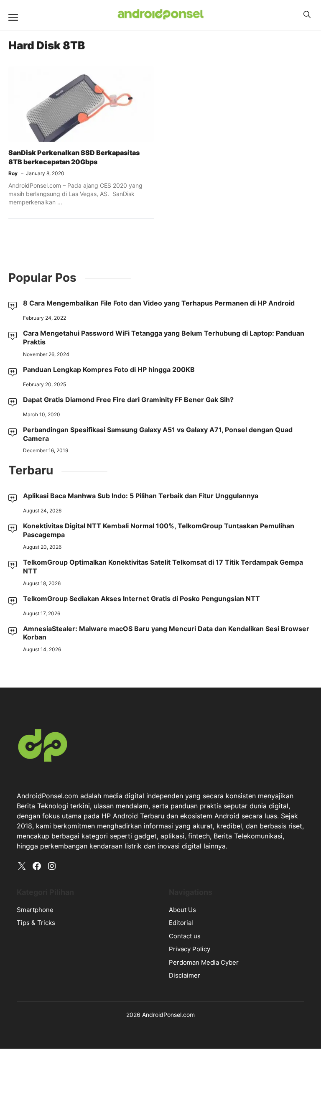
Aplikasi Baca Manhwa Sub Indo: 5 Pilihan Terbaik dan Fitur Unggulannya (140, 496)
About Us (182, 910)
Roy (13, 173)
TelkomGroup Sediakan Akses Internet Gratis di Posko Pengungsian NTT (141, 598)
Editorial (181, 923)
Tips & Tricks (36, 923)
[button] (307, 14)
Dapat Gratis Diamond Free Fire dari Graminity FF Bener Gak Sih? (128, 399)
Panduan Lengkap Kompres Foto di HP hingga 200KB (109, 369)
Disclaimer (184, 975)
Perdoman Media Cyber (204, 962)
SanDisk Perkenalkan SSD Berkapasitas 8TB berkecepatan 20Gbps (74, 157)
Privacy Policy (189, 949)
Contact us (185, 936)
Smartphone (35, 910)
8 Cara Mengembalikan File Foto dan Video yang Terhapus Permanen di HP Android (159, 303)
